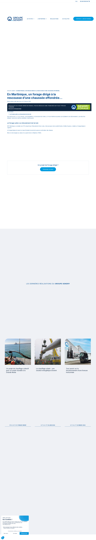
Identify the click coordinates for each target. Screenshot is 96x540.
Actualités (65, 18)
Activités (30, 18)
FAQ (76, 1)
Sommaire (10, 111)
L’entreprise (41, 18)
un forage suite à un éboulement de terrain (20, 114)
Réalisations (54, 18)
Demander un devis (48, 169)
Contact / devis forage (83, 18)
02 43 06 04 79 (85, 1)
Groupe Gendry (11, 90)
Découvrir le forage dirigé (14, 108)
